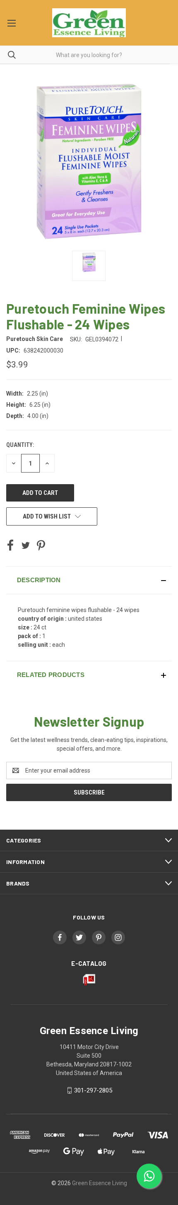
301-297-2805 (93, 1090)
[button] (89, 580)
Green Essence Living (99, 1183)
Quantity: (20, 445)
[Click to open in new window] (89, 266)
